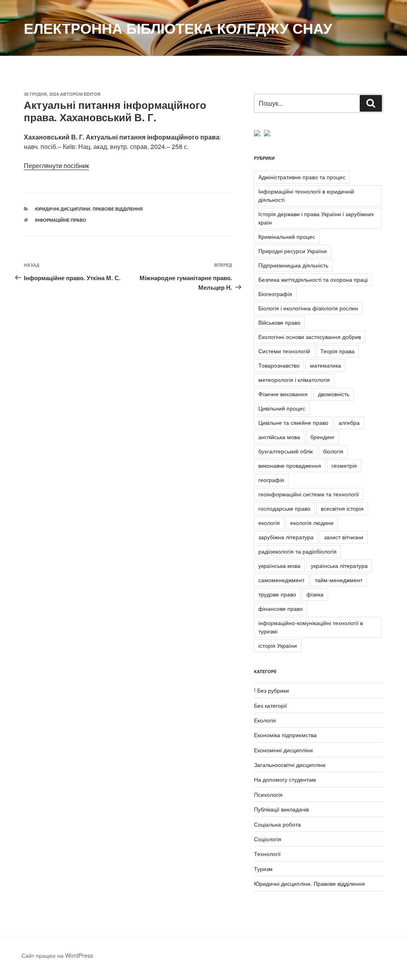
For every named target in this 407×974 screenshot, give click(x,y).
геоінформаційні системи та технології (308, 494)
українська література (339, 565)
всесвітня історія (342, 508)
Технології (267, 854)
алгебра (349, 422)
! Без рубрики (271, 690)
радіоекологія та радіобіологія (297, 551)
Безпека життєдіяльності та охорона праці (313, 279)
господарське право (284, 508)
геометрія (344, 465)
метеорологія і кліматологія (294, 379)
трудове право (277, 594)
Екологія (265, 720)
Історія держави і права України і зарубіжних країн (316, 218)
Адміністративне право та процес (301, 177)
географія (271, 480)
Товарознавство (279, 365)
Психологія (268, 794)
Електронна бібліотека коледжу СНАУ (178, 27)
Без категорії (270, 705)
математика (325, 365)
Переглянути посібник (56, 165)
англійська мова (279, 437)
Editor (92, 94)
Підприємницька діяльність (293, 265)
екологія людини (311, 523)
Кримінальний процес (286, 236)
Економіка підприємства (285, 735)
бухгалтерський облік (285, 451)
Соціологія (267, 839)
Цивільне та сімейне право (293, 422)
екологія (269, 523)
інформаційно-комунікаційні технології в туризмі (310, 627)
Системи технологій (284, 351)
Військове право (279, 322)
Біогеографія (275, 294)
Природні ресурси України (292, 251)
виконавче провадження (289, 465)
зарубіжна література (286, 537)
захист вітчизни (343, 537)
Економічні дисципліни (283, 750)
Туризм (263, 869)
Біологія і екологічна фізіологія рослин (308, 308)
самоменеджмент (281, 580)
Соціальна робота (277, 824)
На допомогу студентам (285, 779)
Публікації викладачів (281, 809)
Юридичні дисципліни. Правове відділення (89, 209)
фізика (315, 594)
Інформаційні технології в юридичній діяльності (306, 195)
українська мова (279, 565)
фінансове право (280, 608)
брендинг (322, 437)
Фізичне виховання (283, 394)
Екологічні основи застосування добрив (309, 337)
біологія (333, 451)
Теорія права (337, 351)
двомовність (333, 394)
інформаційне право (60, 220)
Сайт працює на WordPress (57, 955)
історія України (277, 645)
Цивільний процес (281, 408)
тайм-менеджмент (338, 580)
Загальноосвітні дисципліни (290, 765)
